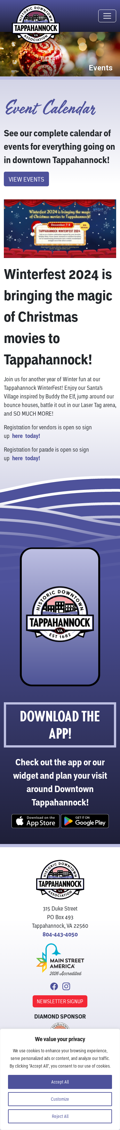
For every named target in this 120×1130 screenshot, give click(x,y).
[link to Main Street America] (60, 957)
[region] (60, 1079)
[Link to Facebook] (54, 987)
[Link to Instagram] (66, 987)
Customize (60, 1099)
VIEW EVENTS (26, 179)
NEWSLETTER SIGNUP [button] (60, 1001)
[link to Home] (60, 881)
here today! (26, 436)
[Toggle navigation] (107, 16)
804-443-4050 (60, 934)
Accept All (60, 1082)
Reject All (60, 1116)
